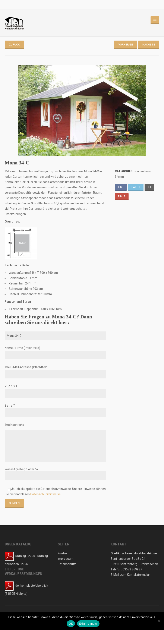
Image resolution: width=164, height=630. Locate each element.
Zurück (14, 44)
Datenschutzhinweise (45, 494)
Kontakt (63, 553)
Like (120, 187)
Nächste (148, 44)
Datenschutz (67, 564)
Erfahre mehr (88, 623)
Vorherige (125, 44)
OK (71, 623)
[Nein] (159, 621)
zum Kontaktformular (135, 574)
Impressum (65, 558)
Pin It (121, 196)
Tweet (135, 187)
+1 (149, 187)
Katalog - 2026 (25, 556)
